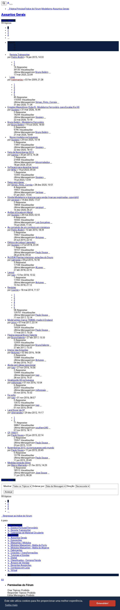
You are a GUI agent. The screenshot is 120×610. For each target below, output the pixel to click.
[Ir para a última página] (49, 72)
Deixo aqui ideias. (16, 182)
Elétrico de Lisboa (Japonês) (21, 242)
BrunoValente (18, 337)
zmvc (14, 322)
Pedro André (17, 57)
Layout (11, 272)
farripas (39, 192)
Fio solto (12, 395)
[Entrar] (8, 3)
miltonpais (16, 382)
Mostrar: (8, 486)
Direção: (71, 486)
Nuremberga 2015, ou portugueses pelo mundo (31, 447)
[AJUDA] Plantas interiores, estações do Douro (30, 257)
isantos (14, 155)
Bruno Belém (41, 72)
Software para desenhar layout (23, 167)
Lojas (12, 77)
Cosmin (15, 290)
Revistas (12, 287)
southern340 (41, 427)
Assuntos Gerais (13, 14)
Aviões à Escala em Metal (20, 212)
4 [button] (8, 35)
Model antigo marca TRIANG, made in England (30, 320)
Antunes (39, 237)
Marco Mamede (19, 465)
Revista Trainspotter (20, 54)
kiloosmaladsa (42, 162)
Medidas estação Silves (19, 462)
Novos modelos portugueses (24, 137)
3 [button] (8, 32)
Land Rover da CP (16, 410)
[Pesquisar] (3, 3)
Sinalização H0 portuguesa (21, 380)
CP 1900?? (13, 432)
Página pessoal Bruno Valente (22, 335)
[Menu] (11, 4)
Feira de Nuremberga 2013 (21, 152)
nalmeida (15, 260)
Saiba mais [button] (11, 605)
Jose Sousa (41, 473)
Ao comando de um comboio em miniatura (29, 227)
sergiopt (15, 200)
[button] (8, 37)
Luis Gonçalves (42, 222)
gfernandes (17, 412)
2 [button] (8, 30)
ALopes (39, 267)
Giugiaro (15, 109)
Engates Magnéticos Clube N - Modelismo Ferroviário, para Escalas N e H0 (43, 107)
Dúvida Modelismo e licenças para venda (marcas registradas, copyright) (43, 197)
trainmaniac (17, 79)
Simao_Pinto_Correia (46, 102)
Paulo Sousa (41, 252)
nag (13, 275)
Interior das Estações (18, 350)
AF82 (13, 170)
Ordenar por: (38, 486)
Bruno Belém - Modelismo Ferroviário (26, 122)
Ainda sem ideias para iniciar (22, 365)
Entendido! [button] (102, 603)
